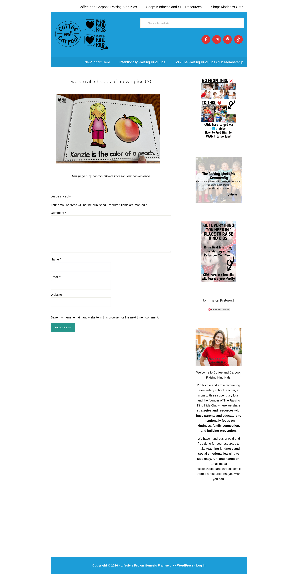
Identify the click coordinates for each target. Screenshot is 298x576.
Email (56, 277)
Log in (201, 565)
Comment (58, 213)
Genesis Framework (159, 565)
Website (56, 294)
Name (56, 259)
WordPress (185, 565)
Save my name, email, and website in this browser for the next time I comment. (105, 317)
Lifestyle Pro (130, 565)
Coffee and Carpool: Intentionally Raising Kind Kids (81, 35)
